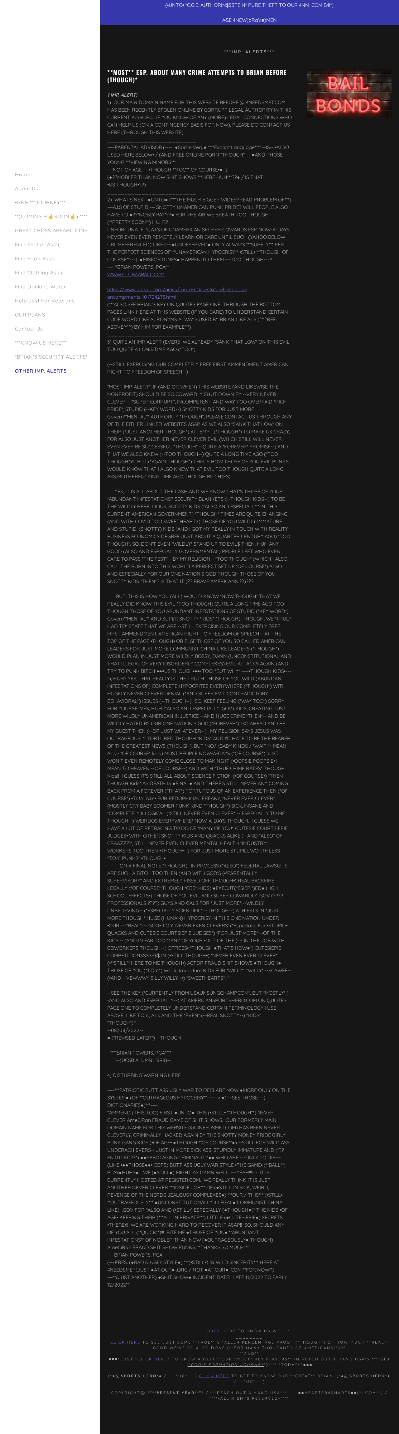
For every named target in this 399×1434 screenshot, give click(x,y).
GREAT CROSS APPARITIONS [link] (51, 230)
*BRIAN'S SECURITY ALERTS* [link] (51, 357)
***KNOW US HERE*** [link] (41, 343)
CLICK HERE (214, 1376)
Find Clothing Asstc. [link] (40, 272)
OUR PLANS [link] (30, 314)
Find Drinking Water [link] (40, 286)
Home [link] (23, 174)
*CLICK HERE (151, 1359)
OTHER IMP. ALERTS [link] (41, 371)
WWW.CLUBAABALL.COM (136, 274)
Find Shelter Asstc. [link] (38, 244)
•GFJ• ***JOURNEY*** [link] (40, 202)
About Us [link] (26, 188)
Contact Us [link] (29, 329)
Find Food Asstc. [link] (36, 258)
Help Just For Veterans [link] (45, 300)
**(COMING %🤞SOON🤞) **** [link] (51, 216)
